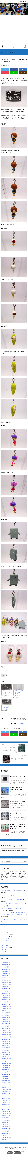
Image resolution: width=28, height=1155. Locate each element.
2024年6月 (6, 1019)
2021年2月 (6, 1107)
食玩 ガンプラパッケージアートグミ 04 (12, 899)
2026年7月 (6, 964)
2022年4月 (6, 1076)
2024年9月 (6, 1013)
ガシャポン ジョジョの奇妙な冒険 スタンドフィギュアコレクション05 (18, 826)
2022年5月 (6, 1074)
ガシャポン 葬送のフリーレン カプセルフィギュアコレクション (18, 789)
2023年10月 (6, 1037)
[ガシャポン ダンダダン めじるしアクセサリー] (6, 702)
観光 (4, 949)
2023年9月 (6, 1039)
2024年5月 (6, 1021)
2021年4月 (6, 1102)
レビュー (14, 718)
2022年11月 (6, 1061)
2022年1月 (6, 1083)
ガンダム (4, 936)
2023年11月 (6, 1034)
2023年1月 (6, 1056)
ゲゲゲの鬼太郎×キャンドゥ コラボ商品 (19, 692)
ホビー (10, 718)
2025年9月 (6, 986)
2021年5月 (6, 1100)
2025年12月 (6, 980)
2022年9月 (6, 1065)
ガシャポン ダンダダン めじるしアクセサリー (6, 707)
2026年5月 (6, 969)
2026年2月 (6, 975)
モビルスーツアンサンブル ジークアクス (12, 895)
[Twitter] (5, 69)
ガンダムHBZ (23, 723)
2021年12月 (6, 1085)
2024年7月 (6, 1017)
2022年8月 (6, 1067)
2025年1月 (6, 1004)
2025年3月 (6, 999)
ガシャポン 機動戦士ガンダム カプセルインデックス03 (13, 909)
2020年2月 (6, 1133)
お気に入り (11, 52)
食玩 (4, 951)
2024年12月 (6, 1006)
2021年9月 (6, 1091)
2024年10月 (6, 1010)
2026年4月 (6, 971)
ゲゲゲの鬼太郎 (22, 719)
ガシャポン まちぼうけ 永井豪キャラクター (13, 903)
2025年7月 (6, 991)
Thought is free (22, 1151)
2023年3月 (6, 1052)
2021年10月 (6, 1089)
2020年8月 (6, 1120)
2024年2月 (6, 1028)
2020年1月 (6, 1135)
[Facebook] (14, 69)
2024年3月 (6, 1026)
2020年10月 (6, 1115)
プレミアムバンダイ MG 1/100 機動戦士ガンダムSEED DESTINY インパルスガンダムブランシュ (13, 913)
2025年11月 (6, 982)
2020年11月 (6, 1113)
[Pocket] (5, 72)
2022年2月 (6, 1080)
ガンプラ (6, 938)
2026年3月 (6, 973)
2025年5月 (6, 995)
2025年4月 (6, 997)
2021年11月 (6, 1087)
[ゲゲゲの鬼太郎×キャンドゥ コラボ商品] (18, 687)
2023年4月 (6, 1050)
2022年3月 (6, 1078)
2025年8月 (6, 988)
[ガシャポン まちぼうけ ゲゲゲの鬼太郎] (6, 687)
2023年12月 (6, 1032)
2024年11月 (6, 1008)
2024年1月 (6, 1030)
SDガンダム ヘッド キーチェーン (10, 919)
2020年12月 (6, 1111)
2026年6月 (6, 967)
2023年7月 (6, 1043)
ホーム (3, 52)
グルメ (5, 940)
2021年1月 (6, 1109)
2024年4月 (6, 1023)
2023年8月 (6, 1041)
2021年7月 (6, 1096)
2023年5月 (6, 1048)
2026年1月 (6, 978)
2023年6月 (6, 1045)
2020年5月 (6, 1126)
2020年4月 (6, 1128)
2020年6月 (6, 1124)
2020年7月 (6, 1122)
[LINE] (14, 72)
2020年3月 (6, 1131)
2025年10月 (6, 984)
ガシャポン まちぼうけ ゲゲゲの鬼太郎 (6, 692)
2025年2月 (6, 1002)
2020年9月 (6, 1118)
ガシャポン (16, 719)
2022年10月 (6, 1063)
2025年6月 (6, 993)
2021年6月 (6, 1098)
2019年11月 (6, 1139)
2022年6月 (6, 1072)
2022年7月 (6, 1069)
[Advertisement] (14, 30)
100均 (5, 932)
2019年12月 (6, 1137)
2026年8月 (6, 962)
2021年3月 (6, 1104)
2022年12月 (6, 1058)
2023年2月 (6, 1054)
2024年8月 (6, 1015)
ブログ (5, 943)
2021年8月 (6, 1093)
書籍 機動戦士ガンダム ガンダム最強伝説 (12, 890)
